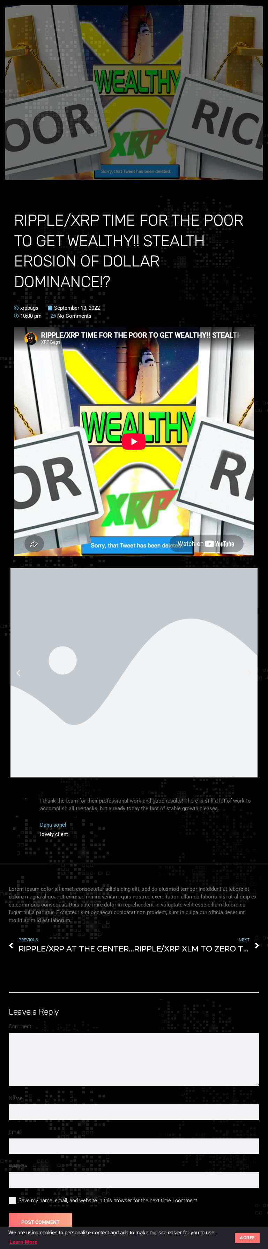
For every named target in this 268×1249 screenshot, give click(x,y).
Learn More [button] (23, 1242)
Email (15, 1132)
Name (16, 1098)
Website (18, 1166)
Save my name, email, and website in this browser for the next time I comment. (108, 1200)
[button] (18, 672)
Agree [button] (247, 1237)
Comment (20, 1026)
